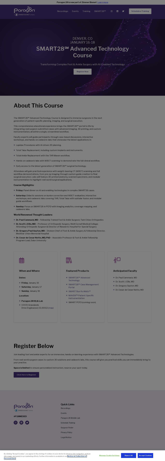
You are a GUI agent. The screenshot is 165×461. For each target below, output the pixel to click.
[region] (82, 455)
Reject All (129, 455)
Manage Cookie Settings (109, 455)
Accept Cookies (145, 455)
